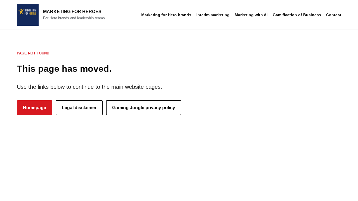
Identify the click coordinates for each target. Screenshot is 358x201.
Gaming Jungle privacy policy (143, 107)
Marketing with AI (251, 15)
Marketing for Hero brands (166, 15)
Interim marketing (213, 15)
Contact (333, 15)
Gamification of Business (297, 15)
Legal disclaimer (79, 107)
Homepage (34, 107)
